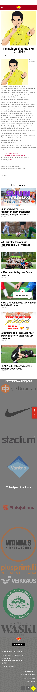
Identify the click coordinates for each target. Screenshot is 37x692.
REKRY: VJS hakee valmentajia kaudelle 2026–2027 (16, 367)
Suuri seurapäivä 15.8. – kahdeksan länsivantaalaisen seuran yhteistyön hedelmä (15, 212)
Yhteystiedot (31, 681)
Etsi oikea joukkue (29, 671)
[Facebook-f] (23, 688)
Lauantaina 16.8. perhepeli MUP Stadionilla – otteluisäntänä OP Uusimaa (17, 336)
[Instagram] (28, 688)
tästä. (11, 160)
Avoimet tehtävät (29, 678)
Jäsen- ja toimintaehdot (27, 675)
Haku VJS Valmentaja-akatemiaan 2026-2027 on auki (18, 304)
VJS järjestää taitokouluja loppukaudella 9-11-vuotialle (15, 243)
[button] (1, 7)
